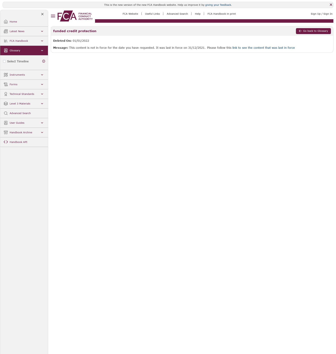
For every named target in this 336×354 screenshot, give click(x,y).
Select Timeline (18, 61)
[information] (43, 61)
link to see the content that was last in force (263, 47)
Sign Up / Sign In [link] (321, 13)
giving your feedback (218, 4)
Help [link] (198, 13)
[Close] (331, 4)
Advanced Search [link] (177, 13)
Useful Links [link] (152, 13)
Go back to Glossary (315, 30)
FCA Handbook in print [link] (222, 13)
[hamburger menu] (53, 16)
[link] (75, 16)
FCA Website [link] (130, 13)
